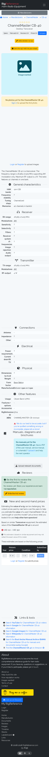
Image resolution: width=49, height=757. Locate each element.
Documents (6, 721)
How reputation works (10, 678)
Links (4, 738)
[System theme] (19, 753)
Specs (6, 33)
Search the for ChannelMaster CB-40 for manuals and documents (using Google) (26, 642)
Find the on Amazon (24, 648)
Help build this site (9, 675)
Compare (42, 33)
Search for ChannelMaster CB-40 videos (26, 623)
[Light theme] (24, 753)
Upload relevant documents (29, 466)
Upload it (31, 451)
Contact (5, 686)
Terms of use (7, 683)
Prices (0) (34, 33)
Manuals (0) (14, 33)
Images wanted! (8, 680)
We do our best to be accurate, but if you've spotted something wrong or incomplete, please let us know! (30, 426)
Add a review (25, 41)
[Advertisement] (24, 135)
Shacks (4, 732)
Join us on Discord (13, 700)
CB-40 (44, 17)
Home (5, 17)
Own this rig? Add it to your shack (25, 48)
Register (20, 164)
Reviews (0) (24, 33)
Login (12, 164)
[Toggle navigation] (44, 5)
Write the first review (15, 494)
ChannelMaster (32, 17)
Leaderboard (7, 735)
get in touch (33, 667)
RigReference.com (30, 745)
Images (4, 726)
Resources (6, 740)
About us (5, 672)
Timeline (5, 729)
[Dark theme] (29, 753)
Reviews (5, 724)
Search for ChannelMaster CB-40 (26, 631)
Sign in (14, 103)
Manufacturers (26, 13)
